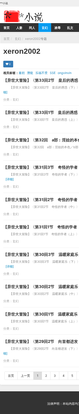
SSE (53, 73)
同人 (32, 28)
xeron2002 (33, 39)
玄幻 (45, 28)
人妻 (19, 28)
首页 (7, 28)
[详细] (9, 179)
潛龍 (30, 73)
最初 (22, 73)
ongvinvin (65, 73)
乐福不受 (41, 73)
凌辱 (57, 28)
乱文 (70, 28)
